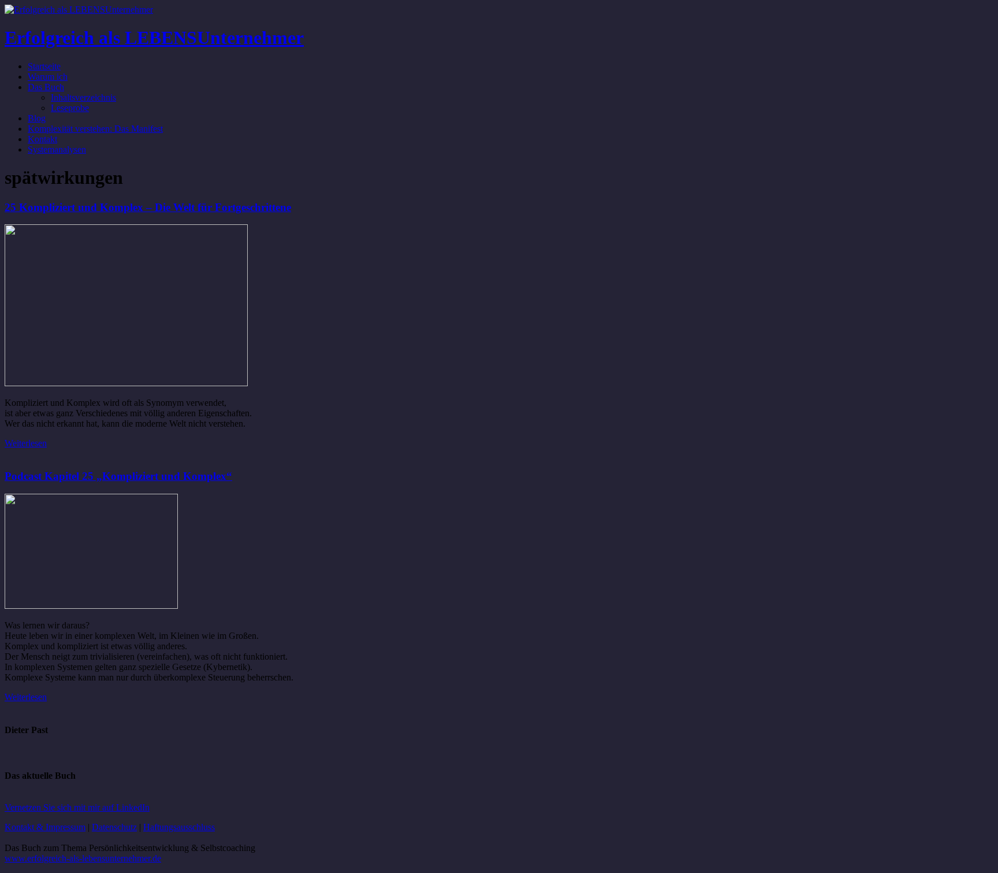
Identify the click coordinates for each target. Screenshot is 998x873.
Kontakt (42, 139)
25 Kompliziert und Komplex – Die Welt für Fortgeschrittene (148, 207)
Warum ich (48, 77)
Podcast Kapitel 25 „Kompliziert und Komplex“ (118, 476)
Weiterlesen (26, 443)
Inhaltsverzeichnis (83, 97)
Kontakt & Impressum (45, 827)
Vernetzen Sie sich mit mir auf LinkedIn (77, 807)
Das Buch (46, 87)
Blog (37, 118)
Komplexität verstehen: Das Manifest (95, 129)
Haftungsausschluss (179, 827)
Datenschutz (114, 827)
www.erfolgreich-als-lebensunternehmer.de (83, 858)
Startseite (44, 66)
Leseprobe (70, 108)
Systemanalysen (57, 149)
